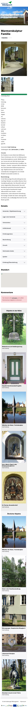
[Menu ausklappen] (25, 3)
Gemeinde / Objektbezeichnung (12, 211)
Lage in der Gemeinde (9, 217)
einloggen (14, 298)
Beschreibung (7, 240)
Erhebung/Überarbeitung (10, 262)
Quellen (5, 257)
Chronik (5, 245)
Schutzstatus (6, 223)
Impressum (23, 701)
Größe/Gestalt (7, 228)
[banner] (6, 3)
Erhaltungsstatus (8, 234)
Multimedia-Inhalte (8, 251)
